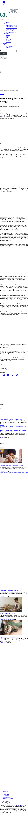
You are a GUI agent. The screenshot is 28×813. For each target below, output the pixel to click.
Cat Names (7, 23)
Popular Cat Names (11, 32)
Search (3, 53)
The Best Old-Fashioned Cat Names (9, 613)
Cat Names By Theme (11, 28)
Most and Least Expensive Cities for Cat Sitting (11, 465)
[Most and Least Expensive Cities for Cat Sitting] (11, 463)
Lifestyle (8, 37)
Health (7, 36)
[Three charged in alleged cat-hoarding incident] (7, 416)
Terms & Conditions (8, 798)
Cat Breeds (6, 22)
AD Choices (6, 795)
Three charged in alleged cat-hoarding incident (11, 419)
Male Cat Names (10, 29)
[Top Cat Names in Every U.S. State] (11, 634)
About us (5, 791)
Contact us (5, 792)
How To (8, 40)
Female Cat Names (11, 30)
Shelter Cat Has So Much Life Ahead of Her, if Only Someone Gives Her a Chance (13, 431)
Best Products (9, 46)
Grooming (8, 39)
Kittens (8, 35)
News (1, 437)
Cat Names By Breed (11, 25)
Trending (5, 43)
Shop (5, 44)
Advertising (6, 794)
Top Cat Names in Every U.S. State (9, 637)
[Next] (3, 448)
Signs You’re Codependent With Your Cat (10, 590)
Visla (4, 115)
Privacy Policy (6, 797)
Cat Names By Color (11, 26)
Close (2, 56)
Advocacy (8, 42)
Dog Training (3, 369)
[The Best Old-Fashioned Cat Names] (11, 611)
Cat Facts (6, 33)
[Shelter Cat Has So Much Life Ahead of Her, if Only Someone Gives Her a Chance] (14, 427)
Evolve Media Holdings (18, 805)
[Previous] (1, 448)
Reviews (8, 47)
